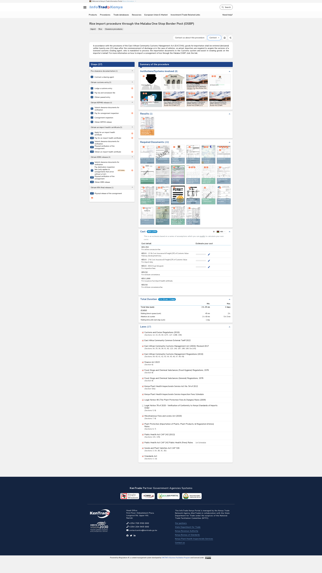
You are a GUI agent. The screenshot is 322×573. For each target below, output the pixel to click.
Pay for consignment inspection (107, 113)
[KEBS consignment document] (224, 195)
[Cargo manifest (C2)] (224, 174)
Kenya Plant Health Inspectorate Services (194, 539)
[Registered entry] (209, 195)
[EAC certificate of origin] (163, 215)
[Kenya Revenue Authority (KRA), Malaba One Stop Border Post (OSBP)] (220, 99)
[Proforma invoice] (163, 154)
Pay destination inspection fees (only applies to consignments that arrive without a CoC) (105, 170)
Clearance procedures (114, 29)
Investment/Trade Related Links (185, 15)
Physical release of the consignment (108, 193)
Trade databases (121, 15)
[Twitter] (131, 535)
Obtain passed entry (102, 97)
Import (93, 29)
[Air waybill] (193, 154)
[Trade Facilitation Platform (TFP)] (151, 99)
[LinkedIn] (135, 535)
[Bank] (174, 82)
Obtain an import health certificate (108, 152)
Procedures (105, 15)
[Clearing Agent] (151, 82)
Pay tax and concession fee (105, 93)
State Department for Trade (187, 527)
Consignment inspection (104, 117)
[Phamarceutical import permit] (178, 154)
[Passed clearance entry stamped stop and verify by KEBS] (178, 215)
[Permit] (178, 195)
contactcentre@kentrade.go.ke (143, 530)
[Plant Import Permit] (178, 174)
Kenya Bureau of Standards (187, 535)
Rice (100, 29)
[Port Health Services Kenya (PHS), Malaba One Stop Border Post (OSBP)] (174, 99)
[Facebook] (127, 535)
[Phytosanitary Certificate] (163, 174)
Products (93, 15)
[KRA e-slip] (147, 174)
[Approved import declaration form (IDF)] (193, 174)
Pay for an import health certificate (108, 138)
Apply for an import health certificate (105, 133)
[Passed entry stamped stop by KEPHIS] (147, 195)
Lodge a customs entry (103, 88)
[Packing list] (147, 215)
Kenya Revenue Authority (186, 531)
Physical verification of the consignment (104, 147)
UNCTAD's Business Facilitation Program (176, 558)
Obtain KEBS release (102, 182)
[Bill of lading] (147, 154)
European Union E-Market (156, 15)
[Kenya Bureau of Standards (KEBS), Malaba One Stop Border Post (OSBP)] (197, 99)
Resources (136, 15)
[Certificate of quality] (163, 195)
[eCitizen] (220, 82)
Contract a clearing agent (104, 77)
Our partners (181, 523)
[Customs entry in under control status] (209, 174)
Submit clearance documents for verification (107, 108)
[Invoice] (224, 154)
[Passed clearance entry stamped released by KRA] (193, 215)
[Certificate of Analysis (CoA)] (193, 195)
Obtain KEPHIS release (103, 122)
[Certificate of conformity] (209, 154)
